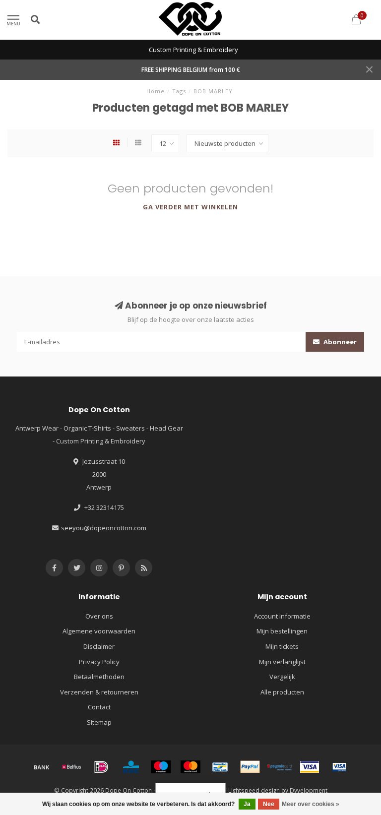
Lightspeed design (254, 790)
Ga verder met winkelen (190, 206)
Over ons (99, 616)
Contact (99, 706)
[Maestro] (160, 766)
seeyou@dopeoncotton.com (103, 527)
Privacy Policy (99, 661)
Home (155, 91)
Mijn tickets (282, 646)
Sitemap (99, 722)
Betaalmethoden (99, 676)
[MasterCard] (190, 766)
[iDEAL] (101, 766)
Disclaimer (99, 646)
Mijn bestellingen (282, 631)
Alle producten (282, 692)
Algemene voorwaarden (99, 631)
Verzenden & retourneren (99, 692)
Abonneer (339, 341)
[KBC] (131, 766)
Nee (268, 804)
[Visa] (309, 766)
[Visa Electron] (339, 766)
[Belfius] (71, 766)
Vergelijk (282, 676)
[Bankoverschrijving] (41, 766)
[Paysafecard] (279, 766)
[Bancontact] (220, 766)
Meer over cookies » (310, 804)
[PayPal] (250, 766)
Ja (247, 804)
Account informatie (282, 616)
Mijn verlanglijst (282, 661)
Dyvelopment (308, 790)
